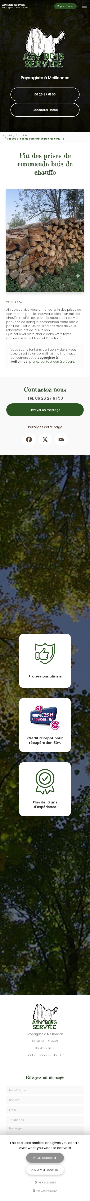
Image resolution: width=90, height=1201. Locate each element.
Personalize (47, 1182)
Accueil (7, 135)
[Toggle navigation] (84, 6)
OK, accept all (46, 1158)
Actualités (21, 135)
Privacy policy (47, 1191)
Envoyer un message (45, 410)
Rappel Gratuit (65, 6)
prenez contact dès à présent (51, 362)
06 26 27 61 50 (45, 94)
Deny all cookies (46, 1170)
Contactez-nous (45, 110)
